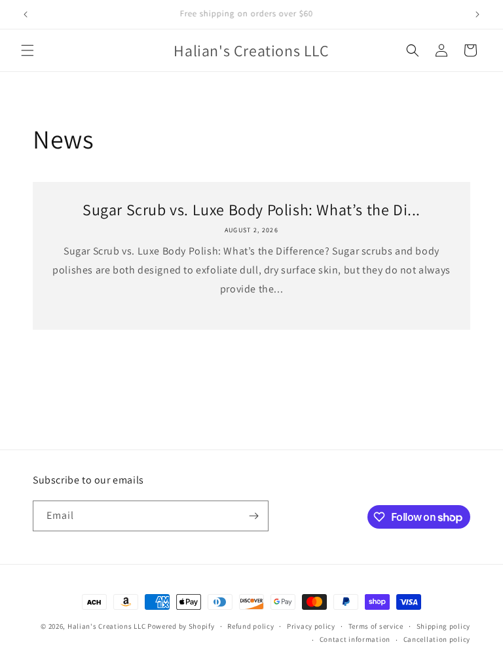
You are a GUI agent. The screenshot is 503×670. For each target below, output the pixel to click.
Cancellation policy (436, 639)
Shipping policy (444, 626)
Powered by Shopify (181, 626)
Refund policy (250, 626)
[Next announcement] (477, 14)
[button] (27, 50)
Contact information (355, 639)
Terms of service (375, 626)
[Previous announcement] (25, 14)
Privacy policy (311, 626)
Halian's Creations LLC (106, 626)
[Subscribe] (253, 516)
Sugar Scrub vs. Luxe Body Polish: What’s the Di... (251, 210)
